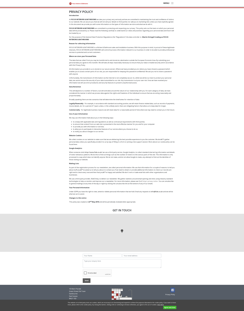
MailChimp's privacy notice (148, 181)
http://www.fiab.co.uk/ (93, 152)
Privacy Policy (170, 294)
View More (160, 305)
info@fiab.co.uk (157, 192)
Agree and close (169, 307)
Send (86, 280)
